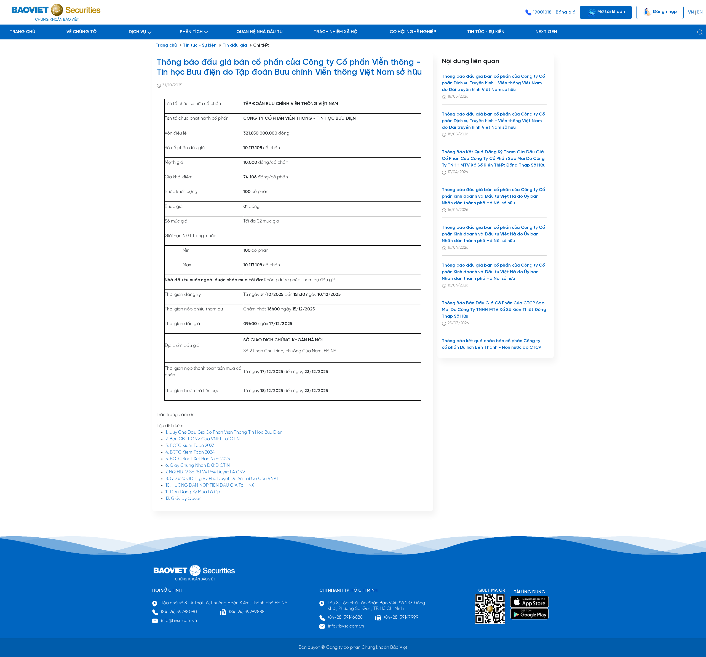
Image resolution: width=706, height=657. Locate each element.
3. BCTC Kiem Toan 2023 (190, 445)
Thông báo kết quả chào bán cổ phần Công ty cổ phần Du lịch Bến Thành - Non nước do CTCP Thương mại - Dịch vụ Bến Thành (491, 347)
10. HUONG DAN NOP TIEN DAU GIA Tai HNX (209, 485)
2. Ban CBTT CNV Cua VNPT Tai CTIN (202, 439)
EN (700, 12)
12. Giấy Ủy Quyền (183, 498)
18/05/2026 (458, 97)
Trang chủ (166, 45)
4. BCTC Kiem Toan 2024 (190, 452)
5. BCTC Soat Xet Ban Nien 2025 (197, 459)
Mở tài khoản (610, 11)
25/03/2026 (458, 323)
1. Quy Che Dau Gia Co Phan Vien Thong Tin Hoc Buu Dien (223, 432)
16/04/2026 (458, 210)
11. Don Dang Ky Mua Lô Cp (192, 492)
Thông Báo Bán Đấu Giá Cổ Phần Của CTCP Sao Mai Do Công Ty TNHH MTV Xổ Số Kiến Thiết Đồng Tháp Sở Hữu (494, 310)
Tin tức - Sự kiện (199, 45)
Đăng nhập (664, 11)
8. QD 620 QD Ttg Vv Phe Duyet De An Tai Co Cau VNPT (222, 478)
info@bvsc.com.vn (179, 620)
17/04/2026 (458, 172)
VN (691, 12)
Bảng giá (565, 12)
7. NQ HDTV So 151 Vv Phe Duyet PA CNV (205, 472)
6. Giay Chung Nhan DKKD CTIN (197, 465)
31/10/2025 (172, 85)
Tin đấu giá (235, 45)
